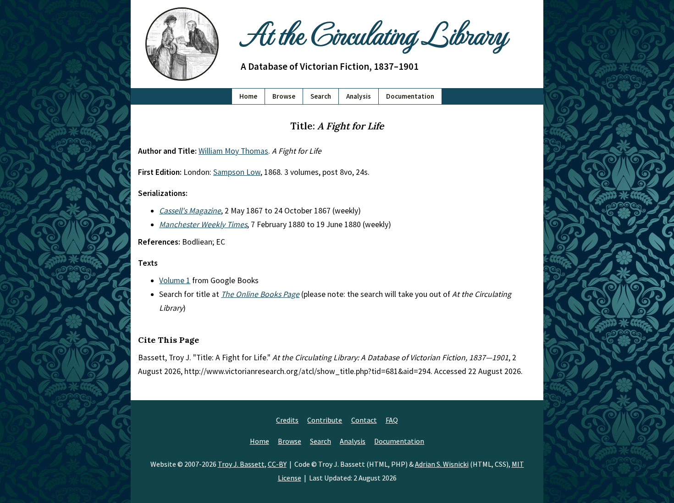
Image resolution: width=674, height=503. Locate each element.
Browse (283, 96)
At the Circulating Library (374, 33)
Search (320, 96)
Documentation (410, 96)
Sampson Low (236, 172)
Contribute (324, 420)
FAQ (392, 420)
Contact (364, 420)
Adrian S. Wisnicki (442, 464)
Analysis (358, 96)
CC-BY (277, 464)
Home (248, 96)
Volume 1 (174, 280)
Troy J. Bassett (241, 464)
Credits (287, 420)
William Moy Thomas (233, 151)
